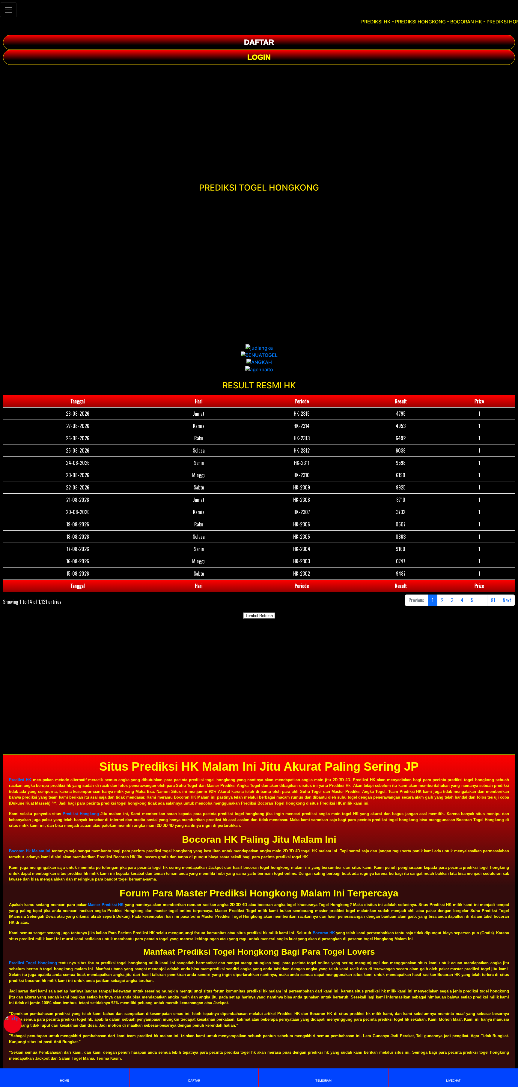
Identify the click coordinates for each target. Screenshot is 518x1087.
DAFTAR (259, 42)
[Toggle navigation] (8, 9)
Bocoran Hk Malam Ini (29, 851)
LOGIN (259, 57)
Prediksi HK (20, 780)
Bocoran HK (324, 933)
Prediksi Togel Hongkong (33, 963)
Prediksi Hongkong (81, 813)
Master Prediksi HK (106, 904)
